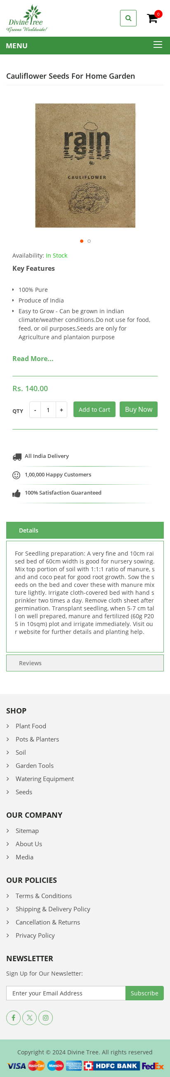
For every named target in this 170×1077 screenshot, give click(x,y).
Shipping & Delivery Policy (53, 909)
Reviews (30, 663)
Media (24, 857)
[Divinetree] (26, 17)
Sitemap (27, 830)
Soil (21, 752)
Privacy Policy (35, 935)
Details (28, 530)
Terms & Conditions (44, 896)
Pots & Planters (37, 739)
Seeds (24, 792)
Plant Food (31, 726)
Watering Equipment (45, 778)
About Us (29, 844)
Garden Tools (35, 765)
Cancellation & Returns (48, 922)
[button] (81, 245)
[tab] (85, 530)
